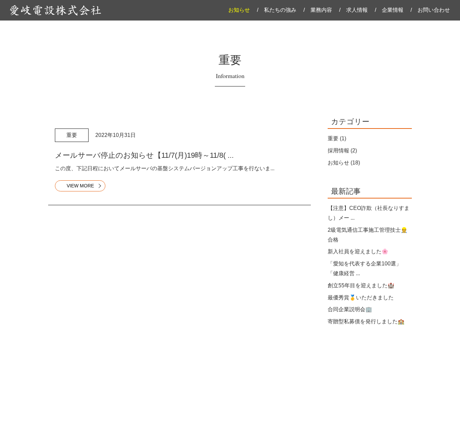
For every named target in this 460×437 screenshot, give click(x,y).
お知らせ (239, 10)
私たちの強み (280, 10)
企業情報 (392, 10)
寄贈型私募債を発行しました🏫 (366, 321)
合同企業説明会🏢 (350, 309)
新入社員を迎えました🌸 (358, 251)
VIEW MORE (80, 185)
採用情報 (338, 150)
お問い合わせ (434, 10)
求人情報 (357, 10)
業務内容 (321, 10)
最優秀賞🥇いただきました (361, 297)
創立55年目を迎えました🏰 (361, 285)
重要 (333, 138)
